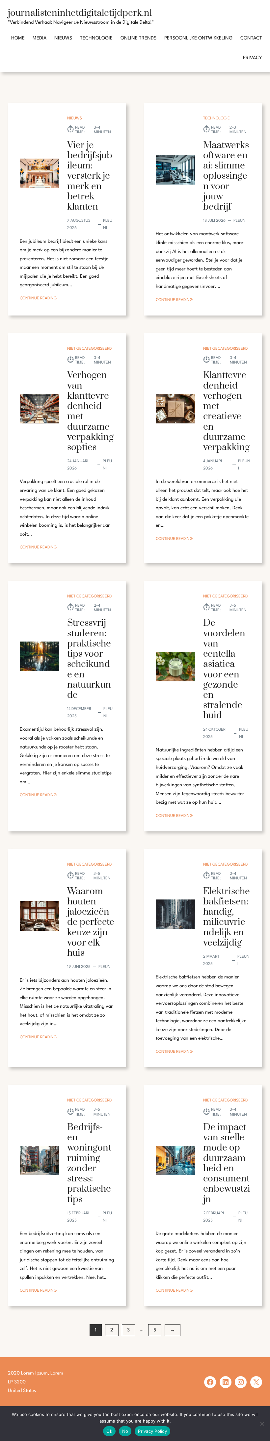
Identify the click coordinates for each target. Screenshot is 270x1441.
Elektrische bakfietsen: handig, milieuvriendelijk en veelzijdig (226, 917)
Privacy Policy (152, 1431)
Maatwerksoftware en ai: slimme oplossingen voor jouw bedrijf (226, 176)
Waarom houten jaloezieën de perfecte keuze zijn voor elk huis (90, 922)
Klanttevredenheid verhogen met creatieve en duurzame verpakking (226, 411)
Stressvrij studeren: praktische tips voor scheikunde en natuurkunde (89, 659)
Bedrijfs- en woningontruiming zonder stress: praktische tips (89, 1163)
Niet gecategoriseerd (89, 349)
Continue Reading (38, 299)
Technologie (216, 118)
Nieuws (74, 118)
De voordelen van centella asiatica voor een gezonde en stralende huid (224, 669)
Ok (109, 1431)
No (125, 1431)
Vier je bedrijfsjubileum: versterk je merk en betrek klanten (89, 176)
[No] (261, 1423)
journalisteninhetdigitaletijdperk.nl (80, 13)
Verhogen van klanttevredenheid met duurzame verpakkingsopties (90, 411)
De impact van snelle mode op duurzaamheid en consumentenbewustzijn (226, 1163)
